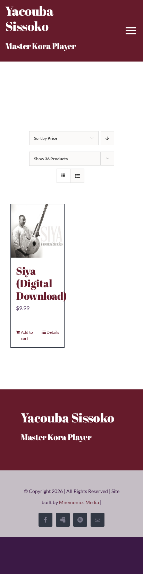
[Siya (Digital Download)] (37, 231)
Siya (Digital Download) (41, 283)
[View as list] (77, 176)
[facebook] (45, 520)
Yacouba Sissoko (29, 18)
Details (53, 332)
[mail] (97, 520)
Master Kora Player (40, 45)
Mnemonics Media (79, 502)
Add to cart (27, 335)
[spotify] (80, 520)
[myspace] (63, 520)
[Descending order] (107, 138)
